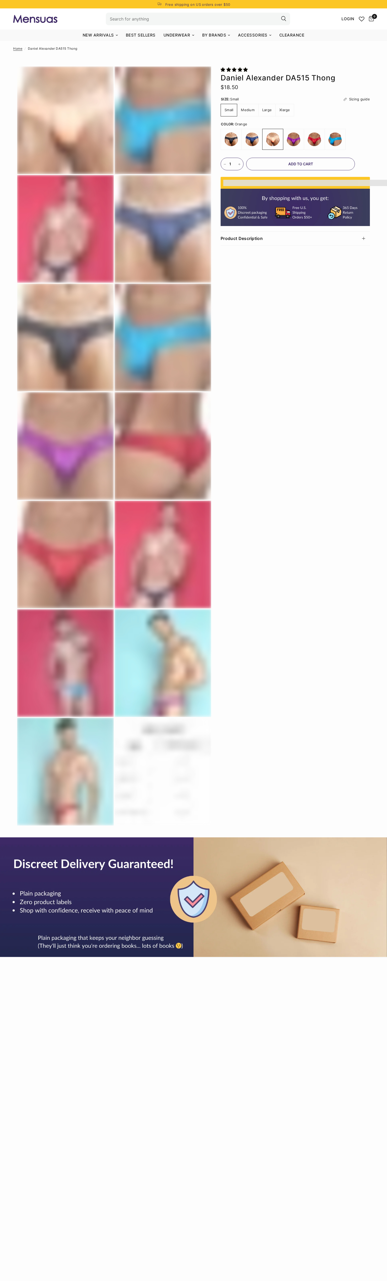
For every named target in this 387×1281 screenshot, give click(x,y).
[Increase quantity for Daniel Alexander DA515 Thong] (239, 164)
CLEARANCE (292, 35)
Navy (251, 139)
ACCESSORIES (252, 35)
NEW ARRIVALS (98, 35)
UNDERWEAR (176, 35)
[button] (235, 69)
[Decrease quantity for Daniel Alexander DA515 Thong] (225, 164)
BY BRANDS (214, 35)
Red (314, 139)
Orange (272, 139)
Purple (293, 139)
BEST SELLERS (141, 35)
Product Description (242, 238)
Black (231, 139)
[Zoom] (103, 78)
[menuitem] (100, 35)
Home (17, 48)
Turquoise (335, 139)
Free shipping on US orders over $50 (197, 4)
